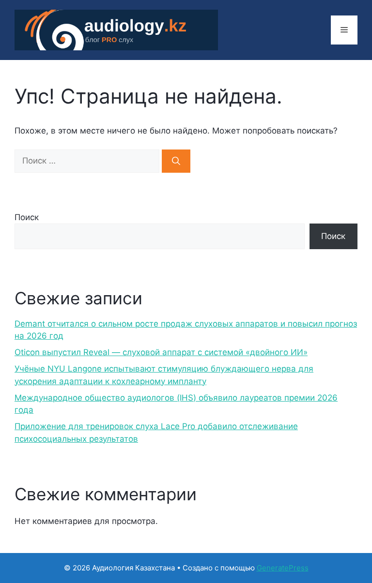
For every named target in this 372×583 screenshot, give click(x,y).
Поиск (27, 217)
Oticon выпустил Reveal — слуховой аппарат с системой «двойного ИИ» (161, 352)
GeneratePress (283, 567)
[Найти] (176, 161)
